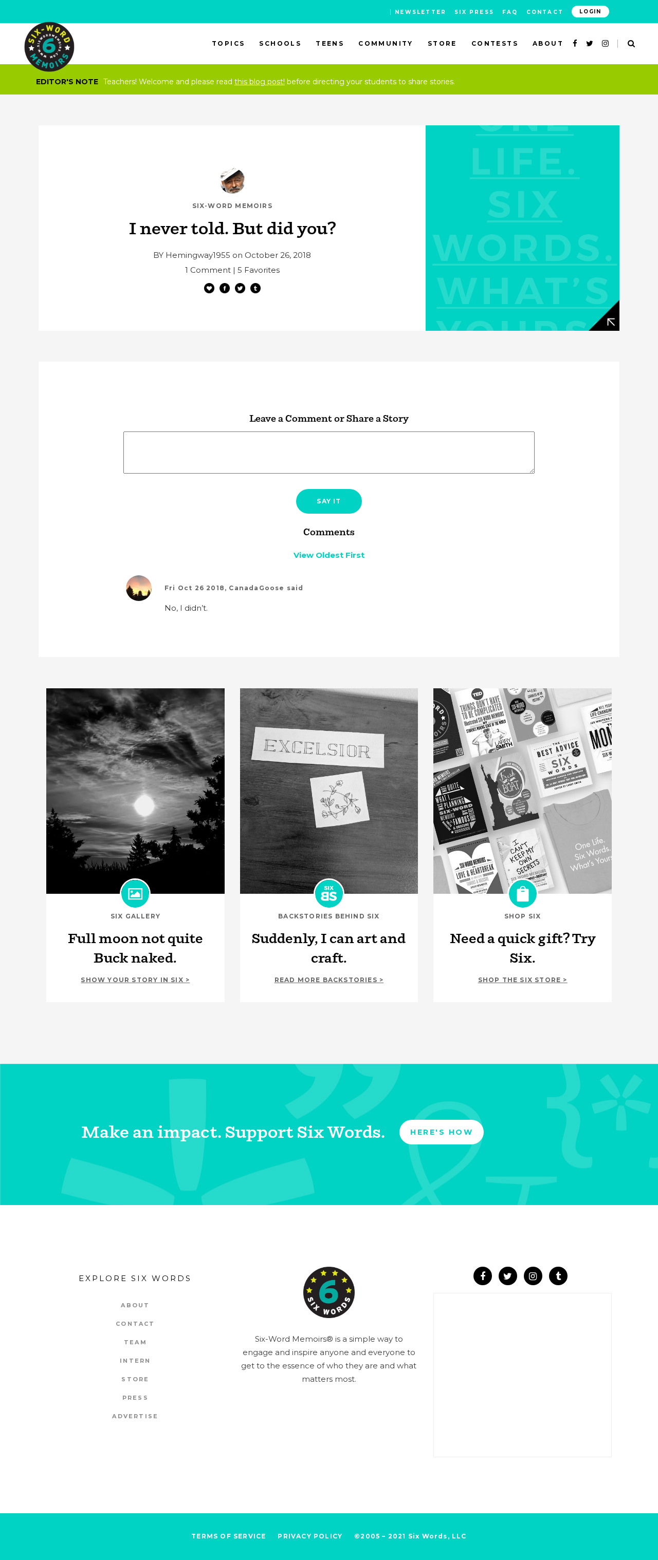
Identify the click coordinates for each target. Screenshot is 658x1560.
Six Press (474, 12)
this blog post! (259, 81)
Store (135, 1379)
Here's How (441, 1132)
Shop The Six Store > (523, 980)
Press (135, 1397)
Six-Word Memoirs (232, 206)
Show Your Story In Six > (135, 980)
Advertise (135, 1416)
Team (135, 1342)
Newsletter (420, 12)
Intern (135, 1360)
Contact (544, 12)
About (135, 1305)
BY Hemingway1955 (191, 255)
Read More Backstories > (329, 980)
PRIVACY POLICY (310, 1536)
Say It (329, 501)
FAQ (510, 12)
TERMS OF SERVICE (228, 1536)
